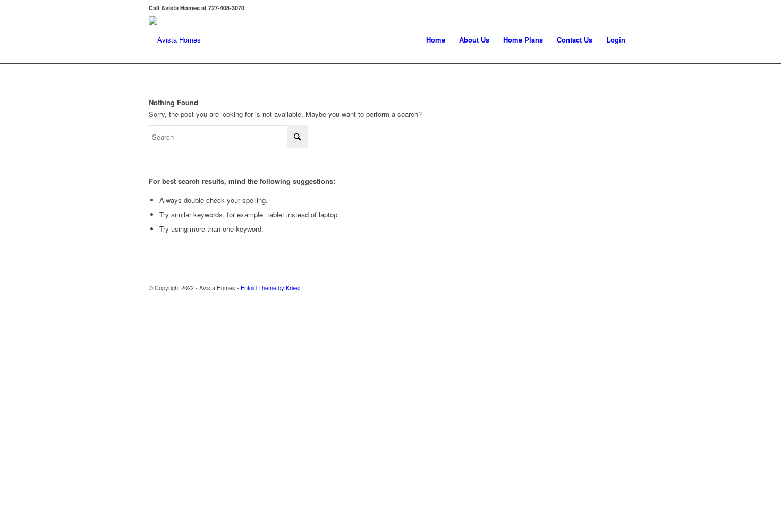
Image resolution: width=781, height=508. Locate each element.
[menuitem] (435, 39)
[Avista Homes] (175, 39)
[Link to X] (608, 8)
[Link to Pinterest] (624, 8)
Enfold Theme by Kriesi (270, 287)
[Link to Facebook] (592, 8)
